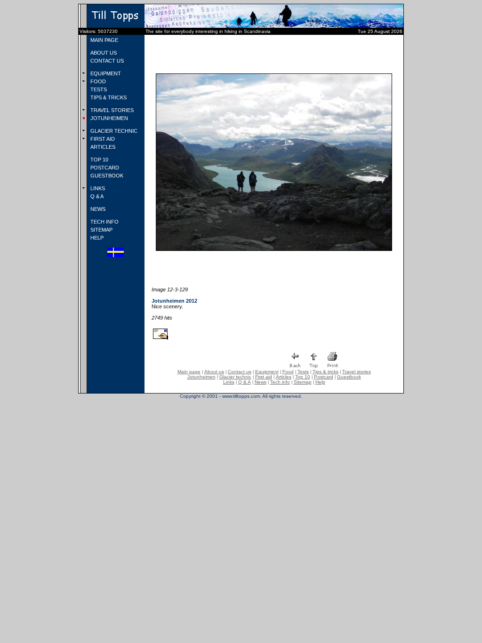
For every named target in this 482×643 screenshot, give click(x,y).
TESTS (98, 89)
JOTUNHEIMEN (108, 118)
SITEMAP (100, 230)
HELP (96, 238)
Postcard (323, 376)
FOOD (97, 81)
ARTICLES (102, 147)
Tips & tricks (325, 371)
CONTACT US (106, 61)
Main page (189, 371)
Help (320, 382)
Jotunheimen (201, 376)
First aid (263, 376)
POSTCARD (104, 167)
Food (288, 371)
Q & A (96, 196)
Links (228, 382)
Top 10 (302, 376)
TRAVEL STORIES (111, 110)
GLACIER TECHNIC (113, 131)
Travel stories (356, 371)
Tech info (280, 382)
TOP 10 (98, 159)
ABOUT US (103, 53)
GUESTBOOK (106, 175)
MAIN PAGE (103, 40)
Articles (283, 376)
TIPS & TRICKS (108, 97)
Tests (303, 371)
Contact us (239, 371)
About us (214, 371)
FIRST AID (102, 139)
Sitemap (303, 382)
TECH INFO (104, 222)
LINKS (97, 188)
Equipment (267, 371)
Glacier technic (235, 376)
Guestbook (349, 376)
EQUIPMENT (105, 73)
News (260, 382)
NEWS (97, 209)
